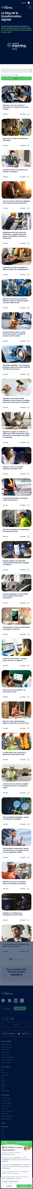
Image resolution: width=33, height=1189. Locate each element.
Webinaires (3, 1137)
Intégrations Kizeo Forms (7, 1059)
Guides (2, 1132)
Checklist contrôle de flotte (7, 1111)
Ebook (2, 1134)
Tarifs (3, 1123)
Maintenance (4, 1072)
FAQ (2, 1140)
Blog (2, 1129)
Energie (3, 1082)
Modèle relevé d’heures (6, 1103)
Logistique (3, 1080)
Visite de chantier (5, 1100)
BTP (2, 1070)
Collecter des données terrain (7, 1057)
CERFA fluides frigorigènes (7, 1116)
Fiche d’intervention (5, 1098)
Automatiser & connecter (7, 1047)
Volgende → (22, 959)
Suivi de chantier (5, 1113)
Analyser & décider (5, 1049)
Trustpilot (3, 989)
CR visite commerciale (6, 1105)
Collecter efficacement (6, 1044)
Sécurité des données (6, 1062)
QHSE (2, 1077)
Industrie (3, 1088)
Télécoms (3, 1085)
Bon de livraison (4, 1108)
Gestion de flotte (5, 1075)
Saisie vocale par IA (5, 1052)
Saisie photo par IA (5, 1054)
